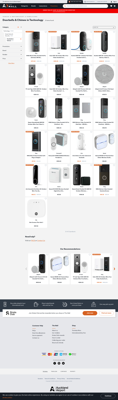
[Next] (114, 269)
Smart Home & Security (18, 16)
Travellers (54, 371)
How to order (56, 338)
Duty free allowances (38, 333)
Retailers (40, 378)
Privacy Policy (61, 378)
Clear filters (11, 63)
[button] (111, 6)
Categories (24, 6)
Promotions (54, 6)
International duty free (79, 333)
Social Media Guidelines (73, 378)
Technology (6, 16)
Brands (33, 6)
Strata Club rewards (58, 335)
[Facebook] (54, 363)
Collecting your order (58, 340)
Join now (90, 313)
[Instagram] (59, 363)
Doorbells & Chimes (32, 16)
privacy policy (7, 397)
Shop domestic (90, 1)
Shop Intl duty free (76, 1)
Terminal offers (76, 330)
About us (55, 330)
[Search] (65, 6)
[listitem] (36, 47)
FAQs (34, 330)
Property (72, 371)
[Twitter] (63, 363)
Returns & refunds (57, 343)
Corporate (64, 371)
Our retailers (56, 333)
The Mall (45, 371)
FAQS (33, 241)
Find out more (106, 313)
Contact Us (41, 241)
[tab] (11, 27)
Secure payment (37, 335)
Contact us (35, 338)
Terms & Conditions (50, 378)
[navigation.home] (9, 6)
